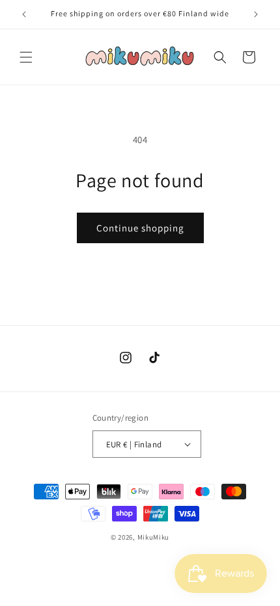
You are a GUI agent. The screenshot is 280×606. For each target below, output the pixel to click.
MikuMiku (153, 537)
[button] (26, 57)
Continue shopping (140, 228)
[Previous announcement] (24, 14)
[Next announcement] (256, 14)
